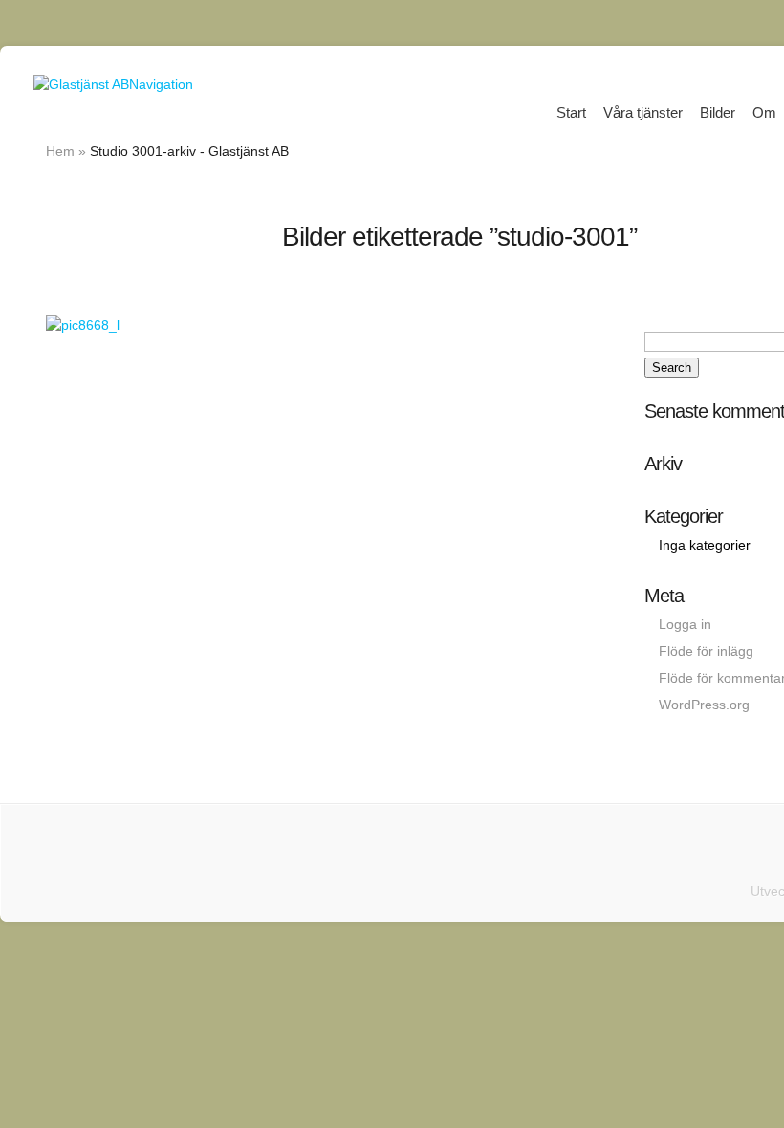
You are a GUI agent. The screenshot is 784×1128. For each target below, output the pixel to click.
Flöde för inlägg (706, 651)
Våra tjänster (643, 112)
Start (571, 112)
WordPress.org (704, 704)
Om (764, 112)
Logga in (685, 624)
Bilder (717, 112)
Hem (60, 151)
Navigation (161, 84)
